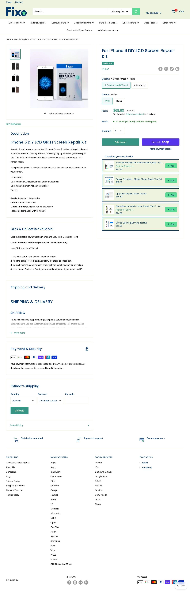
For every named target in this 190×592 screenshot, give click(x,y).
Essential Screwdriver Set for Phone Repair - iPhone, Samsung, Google (140, 162)
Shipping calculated (135, 114)
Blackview (55, 472)
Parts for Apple (37, 23)
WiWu (53, 554)
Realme (54, 536)
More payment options (161, 149)
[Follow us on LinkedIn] (86, 582)
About (9, 2)
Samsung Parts (59, 23)
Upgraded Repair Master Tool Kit (131, 193)
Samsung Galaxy (103, 472)
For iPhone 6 (35, 39)
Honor (53, 499)
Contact (19, 2)
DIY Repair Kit (15, 23)
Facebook (147, 467)
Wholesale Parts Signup (17, 462)
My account (152, 13)
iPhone (105, 69)
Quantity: (106, 131)
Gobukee (54, 485)
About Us (10, 467)
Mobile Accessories (106, 30)
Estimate (19, 410)
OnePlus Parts (129, 23)
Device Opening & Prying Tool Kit (131, 223)
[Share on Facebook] (160, 69)
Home (8, 39)
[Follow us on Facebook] (69, 582)
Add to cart (120, 142)
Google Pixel (101, 476)
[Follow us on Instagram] (75, 582)
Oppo (53, 522)
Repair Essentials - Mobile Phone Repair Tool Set (139, 179)
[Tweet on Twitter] (172, 69)
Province (42, 394)
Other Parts (168, 23)
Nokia (53, 518)
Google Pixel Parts (82, 23)
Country (15, 394)
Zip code (69, 394)
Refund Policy (16, 425)
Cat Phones (56, 476)
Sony (53, 545)
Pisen (53, 531)
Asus (53, 467)
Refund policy (12, 495)
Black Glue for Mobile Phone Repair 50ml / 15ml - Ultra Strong (140, 206)
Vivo (52, 550)
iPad (97, 467)
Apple (53, 462)
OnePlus (54, 527)
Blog (8, 476)
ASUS (98, 481)
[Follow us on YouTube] (81, 582)
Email (145, 462)
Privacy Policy (13, 481)
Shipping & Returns (15, 485)
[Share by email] (177, 69)
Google (53, 490)
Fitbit (52, 481)
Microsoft (55, 513)
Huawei (54, 495)
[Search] (136, 11)
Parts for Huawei (107, 23)
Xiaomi (53, 559)
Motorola (54, 508)
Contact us (11, 472)
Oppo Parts (149, 23)
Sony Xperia (101, 495)
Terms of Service (14, 490)
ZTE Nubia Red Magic (61, 564)
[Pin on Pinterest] (166, 69)
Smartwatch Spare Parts (78, 30)
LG (51, 504)
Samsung (55, 541)
